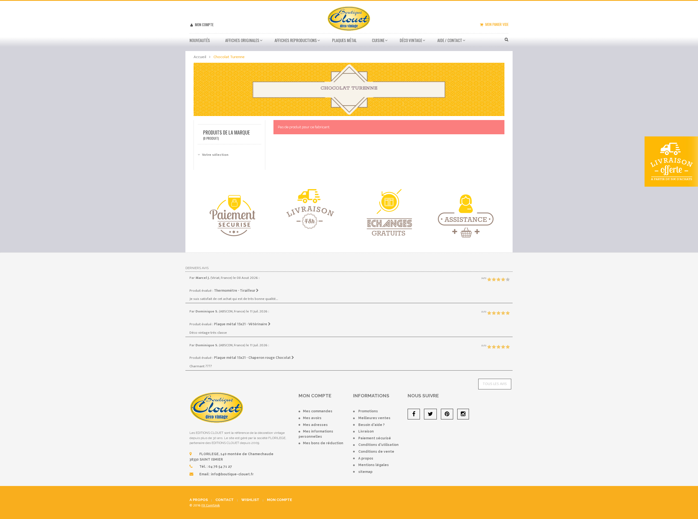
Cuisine (378, 40)
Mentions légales (373, 465)
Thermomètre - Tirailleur (235, 291)
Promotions (368, 411)
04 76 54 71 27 (220, 467)
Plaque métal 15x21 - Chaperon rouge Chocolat (252, 358)
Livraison (366, 431)
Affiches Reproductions (296, 40)
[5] (508, 279)
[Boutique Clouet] (349, 18)
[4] (503, 279)
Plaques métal (344, 40)
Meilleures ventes (374, 418)
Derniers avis (197, 268)
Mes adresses (315, 425)
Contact (224, 500)
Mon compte (203, 24)
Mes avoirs (312, 418)
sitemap (365, 472)
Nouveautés (199, 40)
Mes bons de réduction (323, 443)
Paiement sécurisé (374, 438)
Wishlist (250, 500)
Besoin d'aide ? (371, 425)
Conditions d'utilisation (378, 445)
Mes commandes (317, 411)
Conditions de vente (376, 452)
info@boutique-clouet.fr (232, 474)
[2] (494, 279)
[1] (489, 279)
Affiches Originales (242, 40)
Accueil (200, 57)
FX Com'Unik (210, 505)
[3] (498, 279)
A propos (365, 458)
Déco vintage (411, 40)
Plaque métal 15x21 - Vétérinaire (241, 324)
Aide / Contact (449, 40)
